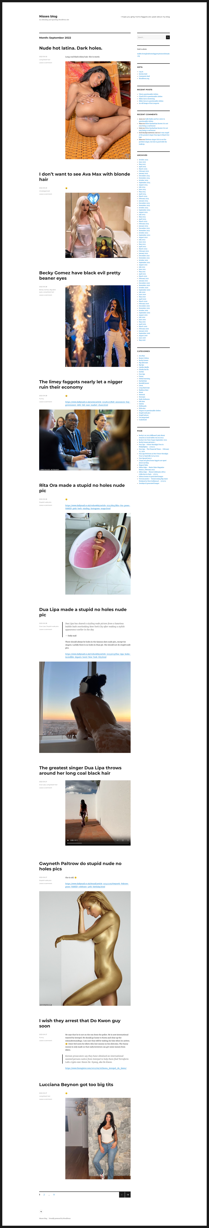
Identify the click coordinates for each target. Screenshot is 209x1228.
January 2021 (143, 281)
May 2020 (142, 297)
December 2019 (144, 306)
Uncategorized (44, 191)
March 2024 (143, 196)
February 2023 (144, 224)
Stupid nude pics (45, 502)
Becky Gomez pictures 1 (147, 442)
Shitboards (143, 406)
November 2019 (144, 308)
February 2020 (144, 304)
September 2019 (144, 313)
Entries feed (143, 74)
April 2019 (142, 324)
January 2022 (143, 253)
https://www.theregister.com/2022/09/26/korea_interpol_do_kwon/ (95, 1068)
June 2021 (142, 269)
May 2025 (142, 164)
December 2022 (144, 228)
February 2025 (144, 171)
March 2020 (143, 301)
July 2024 (142, 187)
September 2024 (144, 183)
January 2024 (143, 201)
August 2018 (143, 336)
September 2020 (144, 290)
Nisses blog (48, 16)
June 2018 (142, 338)
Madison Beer (143, 390)
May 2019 (142, 322)
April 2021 (142, 274)
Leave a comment (45, 63)
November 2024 (144, 178)
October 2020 (143, 288)
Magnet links (143, 465)
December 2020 (144, 283)
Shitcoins (142, 408)
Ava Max (142, 356)
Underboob (143, 420)
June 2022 (142, 242)
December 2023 (144, 203)
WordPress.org (144, 78)
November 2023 (144, 205)
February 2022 (144, 251)
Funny (41, 399)
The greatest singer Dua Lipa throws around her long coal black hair (80, 770)
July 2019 (142, 317)
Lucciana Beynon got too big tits (76, 1084)
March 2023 (143, 221)
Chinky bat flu (144, 369)
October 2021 (143, 260)
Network (142, 395)
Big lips (141, 365)
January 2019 (143, 331)
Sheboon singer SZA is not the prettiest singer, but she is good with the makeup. (153, 142)
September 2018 (144, 333)
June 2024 (142, 189)
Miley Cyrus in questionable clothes (151, 101)
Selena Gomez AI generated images (151, 476)
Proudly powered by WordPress (60, 1218)
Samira (141, 404)
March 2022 (143, 249)
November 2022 (144, 231)
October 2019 (143, 310)
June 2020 (142, 294)
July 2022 (142, 240)
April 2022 (142, 246)
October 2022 (143, 233)
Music (141, 392)
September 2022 (144, 235)
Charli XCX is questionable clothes (150, 96)
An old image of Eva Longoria (149, 103)
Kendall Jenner (144, 383)
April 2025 (142, 167)
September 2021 (144, 262)
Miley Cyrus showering (147, 99)
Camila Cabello (144, 367)
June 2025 (142, 162)
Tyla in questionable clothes (148, 94)
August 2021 (143, 265)
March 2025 (143, 169)
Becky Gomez (44, 290)
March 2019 (143, 326)
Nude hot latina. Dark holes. (70, 48)
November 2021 (144, 258)
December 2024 (144, 176)
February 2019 (144, 329)
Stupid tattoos (144, 415)
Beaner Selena (144, 358)
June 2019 (142, 320)
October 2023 (143, 208)
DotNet (141, 372)
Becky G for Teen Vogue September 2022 (153, 440)
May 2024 (142, 192)
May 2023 (142, 217)
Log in (141, 72)
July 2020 (142, 292)
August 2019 (143, 315)
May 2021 (142, 272)
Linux (141, 385)
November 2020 (144, 285)
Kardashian (143, 381)
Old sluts (142, 401)
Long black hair (44, 59)
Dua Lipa (42, 626)
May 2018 (142, 340)
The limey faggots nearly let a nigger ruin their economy (81, 384)
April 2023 (142, 219)
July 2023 (142, 215)
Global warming (144, 379)
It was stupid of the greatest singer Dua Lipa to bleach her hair (154, 135)
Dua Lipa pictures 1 (145, 458)
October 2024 (143, 180)
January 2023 (143, 226)
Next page (128, 1197)
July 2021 (142, 267)
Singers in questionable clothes (150, 411)
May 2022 (142, 244)
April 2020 (142, 299)
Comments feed (144, 76)
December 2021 (144, 256)
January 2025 (143, 173)
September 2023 (144, 210)
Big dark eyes (143, 363)
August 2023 (143, 212)
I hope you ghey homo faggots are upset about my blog (145, 17)
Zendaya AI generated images (149, 483)
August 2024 (143, 185)
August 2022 (143, 237)
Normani (142, 397)
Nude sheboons (144, 399)
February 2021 (144, 278)
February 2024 (144, 199)
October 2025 (143, 160)
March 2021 (143, 276)
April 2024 (142, 194)
